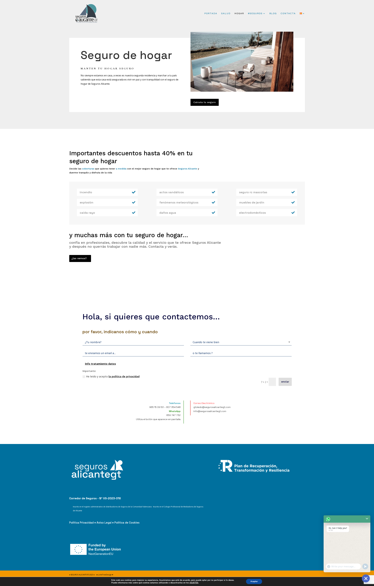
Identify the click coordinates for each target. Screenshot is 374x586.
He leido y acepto (113, 376)
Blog (273, 13)
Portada (210, 13)
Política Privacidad (81, 522)
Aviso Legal (104, 522)
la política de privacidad (124, 376)
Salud (226, 13)
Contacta (288, 13)
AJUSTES (193, 582)
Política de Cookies (127, 522)
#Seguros (255, 13)
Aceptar (254, 581)
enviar (285, 381)
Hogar (239, 13)
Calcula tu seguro (204, 102)
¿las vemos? (79, 258)
